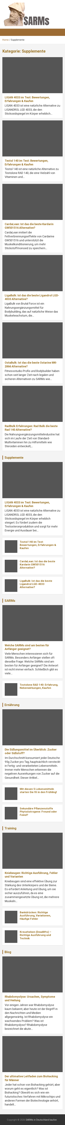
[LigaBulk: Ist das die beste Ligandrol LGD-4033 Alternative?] (32, 273)
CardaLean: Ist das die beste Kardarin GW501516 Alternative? (37, 564)
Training (10, 828)
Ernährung (12, 705)
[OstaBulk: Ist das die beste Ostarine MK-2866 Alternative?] (32, 340)
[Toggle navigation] (6, 32)
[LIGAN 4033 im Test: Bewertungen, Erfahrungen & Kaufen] (32, 75)
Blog (8, 952)
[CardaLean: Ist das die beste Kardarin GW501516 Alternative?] (32, 202)
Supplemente (14, 457)
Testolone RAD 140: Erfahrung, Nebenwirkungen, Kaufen (39, 686)
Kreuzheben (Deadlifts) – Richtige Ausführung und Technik (35, 935)
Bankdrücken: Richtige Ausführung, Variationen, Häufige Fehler (35, 915)
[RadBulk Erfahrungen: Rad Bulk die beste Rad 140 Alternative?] (32, 404)
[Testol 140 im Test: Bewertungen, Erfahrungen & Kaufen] (32, 138)
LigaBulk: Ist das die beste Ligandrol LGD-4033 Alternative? (36, 584)
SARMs (10, 601)
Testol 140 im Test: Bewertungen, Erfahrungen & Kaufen (38, 545)
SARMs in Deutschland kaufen (41, 1119)
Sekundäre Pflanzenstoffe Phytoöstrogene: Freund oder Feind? (38, 811)
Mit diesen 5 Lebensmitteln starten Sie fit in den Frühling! (38, 790)
